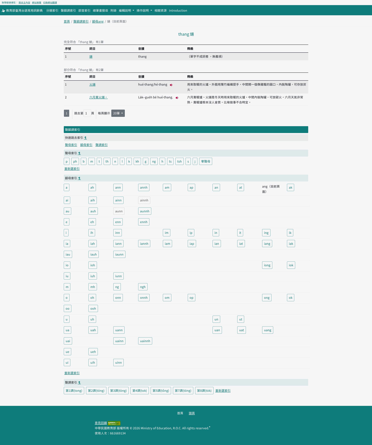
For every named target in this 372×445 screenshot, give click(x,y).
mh (92, 286)
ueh (93, 351)
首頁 (67, 21)
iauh (93, 254)
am (167, 187)
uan (217, 330)
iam (167, 243)
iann (118, 243)
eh (92, 222)
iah (92, 243)
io (67, 265)
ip (191, 232)
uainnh (145, 341)
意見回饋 (101, 423)
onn (118, 297)
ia (67, 243)
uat (241, 330)
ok (290, 297)
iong (267, 265)
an (216, 187)
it (240, 232)
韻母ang (98, 21)
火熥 (92, 84)
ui (67, 362)
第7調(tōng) (183, 390)
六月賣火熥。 (98, 97)
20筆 (116, 113)
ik (290, 232)
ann (118, 187)
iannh (144, 243)
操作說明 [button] (143, 10)
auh (93, 211)
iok (291, 265)
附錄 (113, 10)
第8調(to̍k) (204, 390)
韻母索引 (86, 144)
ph (75, 161)
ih (91, 232)
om (167, 297)
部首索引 (84, 10)
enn (118, 222)
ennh (143, 222)
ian (216, 243)
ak (290, 187)
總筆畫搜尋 (100, 10)
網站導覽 (36, 2)
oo (67, 308)
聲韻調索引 (68, 10)
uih (92, 362)
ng (154, 161)
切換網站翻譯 (50, 2)
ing (266, 232)
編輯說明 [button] (125, 10)
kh (137, 161)
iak (291, 243)
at (240, 187)
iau (68, 254)
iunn (118, 276)
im (166, 232)
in (215, 232)
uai (68, 341)
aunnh (144, 211)
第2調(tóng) (96, 390)
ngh (143, 286)
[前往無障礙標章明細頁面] (114, 423)
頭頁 (192, 413)
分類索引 (52, 10)
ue (67, 351)
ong (267, 297)
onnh (144, 297)
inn (117, 232)
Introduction (178, 10)
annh (143, 187)
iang (267, 243)
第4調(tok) (139, 390)
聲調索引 (101, 144)
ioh (92, 265)
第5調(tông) (161, 390)
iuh (92, 276)
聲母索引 (71, 144)
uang (267, 330)
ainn (118, 200)
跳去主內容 (24, 2)
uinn (118, 362)
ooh (93, 308)
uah (93, 330)
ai (67, 200)
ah (92, 187)
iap (192, 243)
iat (241, 243)
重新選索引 (72, 168)
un (216, 319)
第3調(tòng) (118, 390)
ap (191, 187)
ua (67, 330)
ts (170, 161)
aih (92, 200)
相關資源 (160, 10)
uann (119, 330)
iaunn (119, 254)
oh (92, 297)
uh (92, 319)
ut (240, 319)
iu (67, 276)
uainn (119, 341)
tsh (179, 161)
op (191, 297)
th (107, 161)
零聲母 (205, 161)
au (67, 211)
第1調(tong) (74, 390)
